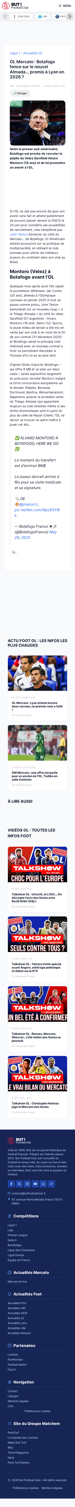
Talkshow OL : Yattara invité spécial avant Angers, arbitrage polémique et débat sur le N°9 (36, 967)
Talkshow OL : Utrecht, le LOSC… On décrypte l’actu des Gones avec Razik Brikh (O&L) (37, 897)
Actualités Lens (17, 1323)
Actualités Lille (17, 1328)
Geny (11, 1457)
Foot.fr (12, 1369)
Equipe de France (19, 1260)
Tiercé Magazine (18, 1452)
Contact (13, 1391)
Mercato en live (17, 1281)
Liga (10, 1230)
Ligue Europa (16, 1255)
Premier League (18, 1235)
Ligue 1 (15, 53)
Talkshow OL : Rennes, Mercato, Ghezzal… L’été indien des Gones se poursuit (36, 1037)
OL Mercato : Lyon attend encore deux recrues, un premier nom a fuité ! (37, 706)
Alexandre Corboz (28, 86)
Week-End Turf (17, 1442)
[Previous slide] (5, 16)
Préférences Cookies (38, 1411)
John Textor (18, 234)
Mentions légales (18, 1401)
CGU (10, 1406)
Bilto (10, 1447)
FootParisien (15, 1359)
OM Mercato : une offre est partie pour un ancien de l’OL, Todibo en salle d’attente (35, 776)
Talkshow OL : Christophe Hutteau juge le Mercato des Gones (35, 1105)
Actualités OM (16, 1308)
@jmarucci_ (29, 504)
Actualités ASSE (18, 1313)
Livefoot (13, 1354)
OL (14, 552)
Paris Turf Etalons (18, 1462)
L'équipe (13, 1396)
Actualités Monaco (19, 1333)
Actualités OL (33, 53)
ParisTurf (13, 1432)
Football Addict (17, 1364)
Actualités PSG (17, 1303)
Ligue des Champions (21, 1250)
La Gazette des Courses (23, 1437)
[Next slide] (69, 16)
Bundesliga (15, 1245)
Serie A (12, 1240)
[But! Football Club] (15, 6)
